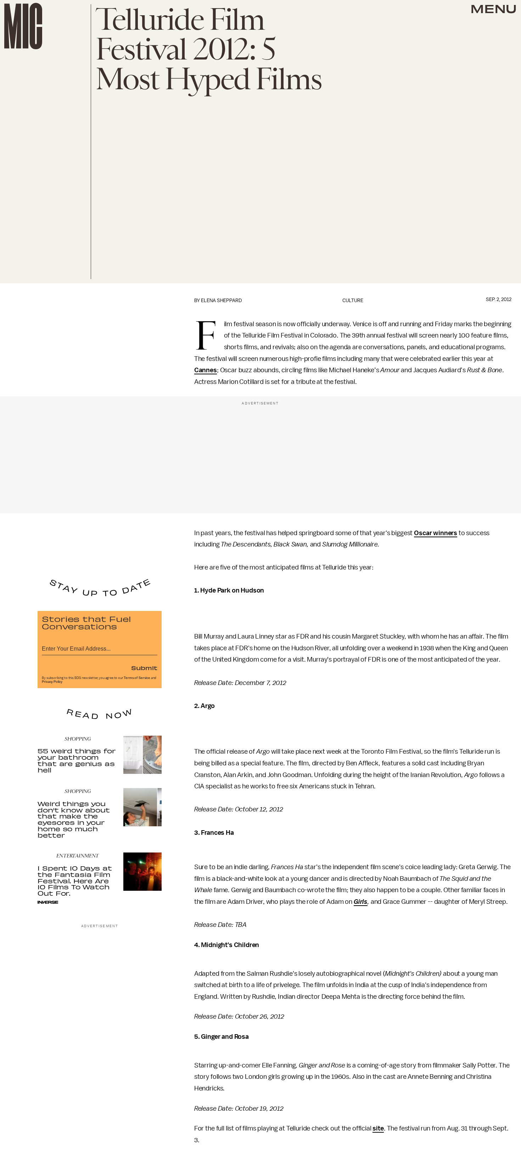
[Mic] (23, 26)
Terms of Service (137, 678)
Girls (361, 901)
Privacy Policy (52, 682)
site (377, 1128)
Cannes (205, 370)
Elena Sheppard (221, 300)
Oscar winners (435, 533)
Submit (144, 667)
